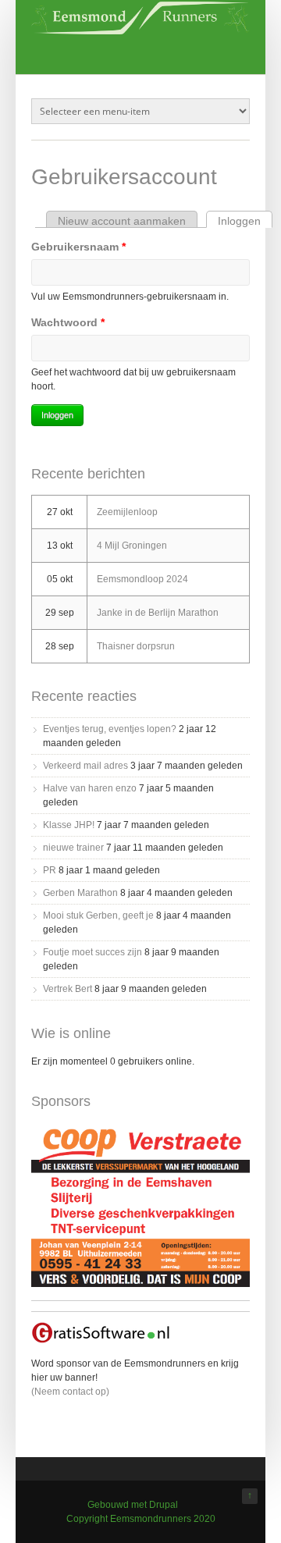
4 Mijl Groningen (132, 545)
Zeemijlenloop (127, 512)
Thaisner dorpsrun (136, 646)
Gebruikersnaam (78, 246)
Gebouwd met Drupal (132, 1504)
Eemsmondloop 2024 (142, 579)
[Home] (140, 31)
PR (49, 870)
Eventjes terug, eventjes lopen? (109, 729)
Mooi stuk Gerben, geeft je (98, 915)
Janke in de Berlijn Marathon (158, 612)
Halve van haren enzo (90, 788)
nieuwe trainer (73, 847)
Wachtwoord (68, 322)
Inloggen (245, 221)
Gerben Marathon (80, 892)
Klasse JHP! (68, 824)
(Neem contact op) (70, 1391)
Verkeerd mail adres (85, 765)
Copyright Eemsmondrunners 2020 (140, 1518)
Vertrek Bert (67, 988)
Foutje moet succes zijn (92, 952)
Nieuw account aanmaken (122, 221)
